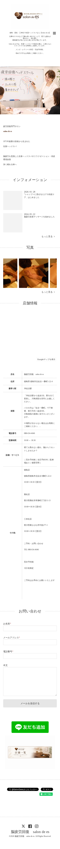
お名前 (7, 624)
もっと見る (47, 236)
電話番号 (8, 651)
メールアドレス (11, 637)
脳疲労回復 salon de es (30, 832)
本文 (5, 665)
